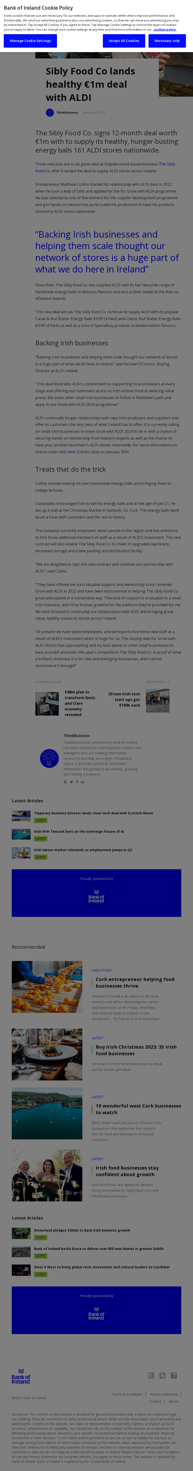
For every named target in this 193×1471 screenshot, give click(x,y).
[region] (96, 26)
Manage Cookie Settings (30, 40)
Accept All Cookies (124, 40)
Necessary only (167, 40)
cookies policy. (165, 29)
